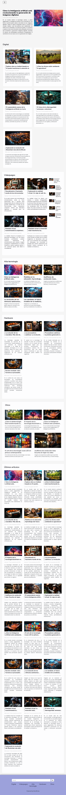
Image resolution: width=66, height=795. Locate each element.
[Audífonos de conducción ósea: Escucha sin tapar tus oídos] (52, 208)
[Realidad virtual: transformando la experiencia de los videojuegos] (14, 221)
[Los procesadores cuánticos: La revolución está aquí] (33, 326)
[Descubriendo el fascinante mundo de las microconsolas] (14, 184)
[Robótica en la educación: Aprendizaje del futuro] (33, 269)
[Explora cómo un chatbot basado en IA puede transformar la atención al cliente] (17, 56)
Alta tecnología (33, 785)
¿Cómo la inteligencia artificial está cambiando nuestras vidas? (58, 189)
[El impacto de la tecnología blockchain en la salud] (33, 414)
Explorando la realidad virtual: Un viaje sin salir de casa (37, 193)
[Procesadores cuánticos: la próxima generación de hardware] (53, 326)
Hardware (42, 784)
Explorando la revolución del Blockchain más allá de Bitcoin (58, 217)
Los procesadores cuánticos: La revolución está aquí (32, 335)
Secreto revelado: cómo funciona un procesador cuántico (12, 372)
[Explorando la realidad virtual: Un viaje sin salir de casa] (37, 184)
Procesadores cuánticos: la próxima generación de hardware (53, 335)
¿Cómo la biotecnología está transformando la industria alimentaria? (13, 424)
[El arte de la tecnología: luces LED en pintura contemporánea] (51, 179)
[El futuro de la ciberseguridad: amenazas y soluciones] (48, 97)
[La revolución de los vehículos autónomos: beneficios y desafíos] (13, 292)
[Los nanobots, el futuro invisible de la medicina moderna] (33, 292)
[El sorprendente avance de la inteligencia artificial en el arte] (17, 97)
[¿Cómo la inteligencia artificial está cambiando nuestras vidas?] (52, 187)
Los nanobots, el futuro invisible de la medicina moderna (32, 301)
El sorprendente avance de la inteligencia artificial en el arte (58, 203)
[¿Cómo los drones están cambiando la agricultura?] (48, 56)
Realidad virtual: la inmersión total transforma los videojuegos (37, 230)
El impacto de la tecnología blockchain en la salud (33, 424)
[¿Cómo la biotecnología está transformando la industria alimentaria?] (14, 414)
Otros (52, 784)
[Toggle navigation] (4, 2)
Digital (13, 784)
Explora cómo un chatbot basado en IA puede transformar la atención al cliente (17, 68)
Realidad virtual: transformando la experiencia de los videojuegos (14, 230)
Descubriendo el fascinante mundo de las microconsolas (33, 559)
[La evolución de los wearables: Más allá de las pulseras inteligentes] (13, 326)
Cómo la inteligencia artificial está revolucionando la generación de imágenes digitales (17, 13)
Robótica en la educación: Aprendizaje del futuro (32, 279)
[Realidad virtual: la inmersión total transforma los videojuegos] (37, 221)
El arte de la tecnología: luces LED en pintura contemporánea (57, 181)
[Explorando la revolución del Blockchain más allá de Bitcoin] (17, 138)
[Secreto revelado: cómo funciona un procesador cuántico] (13, 364)
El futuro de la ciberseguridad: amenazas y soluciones (53, 710)
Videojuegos (23, 784)
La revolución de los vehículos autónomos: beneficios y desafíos (12, 301)
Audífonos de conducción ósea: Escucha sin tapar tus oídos (58, 210)
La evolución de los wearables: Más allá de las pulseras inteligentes (13, 335)
